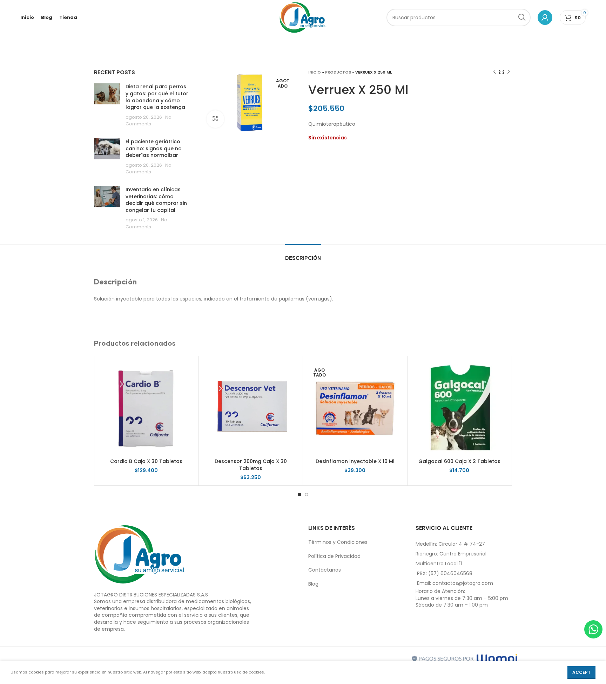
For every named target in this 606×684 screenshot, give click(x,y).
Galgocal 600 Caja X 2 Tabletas (459, 461)
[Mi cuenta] (545, 18)
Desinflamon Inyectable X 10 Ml (355, 461)
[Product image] (459, 408)
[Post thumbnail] (107, 105)
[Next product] (508, 72)
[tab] (303, 254)
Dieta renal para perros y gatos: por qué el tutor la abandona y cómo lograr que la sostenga (157, 97)
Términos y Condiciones (338, 542)
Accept (581, 672)
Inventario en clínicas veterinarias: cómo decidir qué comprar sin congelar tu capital (156, 200)
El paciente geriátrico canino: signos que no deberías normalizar (154, 148)
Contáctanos (324, 569)
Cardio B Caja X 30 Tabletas (146, 461)
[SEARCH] (522, 17)
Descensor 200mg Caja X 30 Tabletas (251, 465)
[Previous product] (494, 72)
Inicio (314, 72)
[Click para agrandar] (215, 119)
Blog (313, 583)
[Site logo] (303, 17)
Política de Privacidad (334, 556)
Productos (338, 72)
